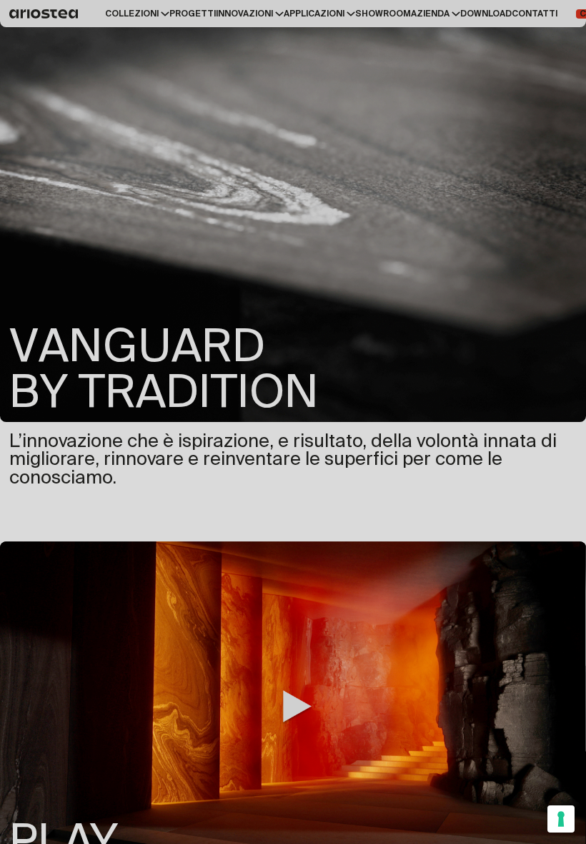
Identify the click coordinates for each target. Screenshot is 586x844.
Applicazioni (314, 13)
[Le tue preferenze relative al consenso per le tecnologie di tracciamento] (561, 819)
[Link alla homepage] (46, 14)
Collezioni (132, 13)
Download (486, 13)
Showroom (383, 13)
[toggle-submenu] (164, 13)
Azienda (430, 13)
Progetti (192, 13)
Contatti (534, 13)
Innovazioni (244, 13)
